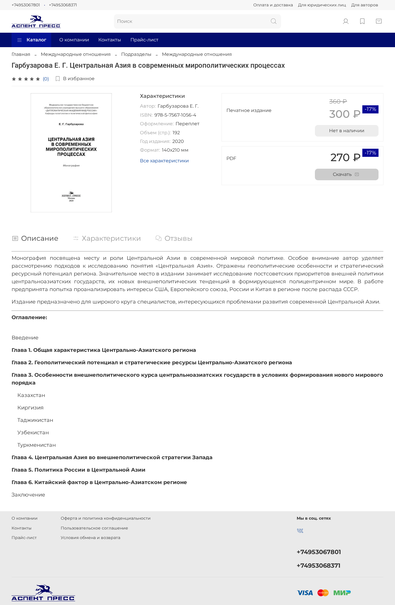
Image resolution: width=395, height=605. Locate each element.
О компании (74, 40)
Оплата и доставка (273, 5)
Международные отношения (76, 54)
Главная (21, 54)
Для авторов (364, 5)
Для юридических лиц (322, 5)
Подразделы (136, 54)
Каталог (36, 40)
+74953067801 (26, 5)
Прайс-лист (144, 40)
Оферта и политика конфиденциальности (106, 518)
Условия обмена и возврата (90, 537)
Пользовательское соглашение (94, 528)
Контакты (109, 40)
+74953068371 (63, 5)
